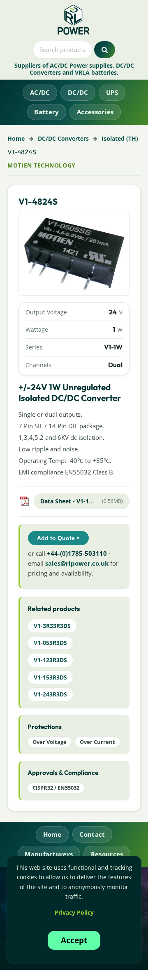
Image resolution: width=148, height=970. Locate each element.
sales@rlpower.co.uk (77, 563)
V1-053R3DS (50, 643)
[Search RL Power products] (104, 50)
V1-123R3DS (50, 660)
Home (16, 138)
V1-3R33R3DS (52, 626)
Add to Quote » (58, 538)
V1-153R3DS (50, 677)
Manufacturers (49, 854)
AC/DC (40, 92)
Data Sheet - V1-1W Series (76, 501)
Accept (74, 940)
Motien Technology (41, 165)
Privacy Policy (74, 912)
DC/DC (78, 92)
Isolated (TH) (120, 138)
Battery (46, 112)
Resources (107, 854)
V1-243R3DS (50, 694)
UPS (112, 92)
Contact (92, 834)
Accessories (95, 112)
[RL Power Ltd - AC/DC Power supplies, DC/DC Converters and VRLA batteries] (74, 20)
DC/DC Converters (63, 138)
